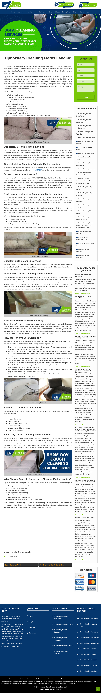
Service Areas (41, 12)
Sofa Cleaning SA (11, 556)
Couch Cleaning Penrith (88, 654)
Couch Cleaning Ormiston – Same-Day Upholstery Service (83, 180)
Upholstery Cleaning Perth (63, 645)
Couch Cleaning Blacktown (89, 671)
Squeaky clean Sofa (7, 624)
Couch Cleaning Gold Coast (89, 618)
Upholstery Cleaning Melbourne (61, 617)
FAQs (50, 12)
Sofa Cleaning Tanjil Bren (86, 138)
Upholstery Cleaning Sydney (64, 624)
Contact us (32, 633)
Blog (74, 12)
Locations (21, 12)
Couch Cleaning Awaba (86, 153)
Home (13, 12)
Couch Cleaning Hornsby (88, 660)
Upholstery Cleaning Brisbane (61, 631)
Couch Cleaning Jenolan (86, 169)
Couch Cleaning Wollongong (89, 637)
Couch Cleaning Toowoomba (89, 643)
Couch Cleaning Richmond (89, 665)
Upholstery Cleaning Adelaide (61, 652)
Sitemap (32, 627)
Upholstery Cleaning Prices (62, 12)
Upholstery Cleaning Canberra (61, 639)
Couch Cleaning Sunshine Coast (88, 625)
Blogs (31, 622)
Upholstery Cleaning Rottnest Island (51, 565)
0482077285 (37, 170)
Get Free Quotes (85, 12)
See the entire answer (82, 293)
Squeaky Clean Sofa (46, 687)
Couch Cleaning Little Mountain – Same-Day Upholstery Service (84, 225)
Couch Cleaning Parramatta (89, 632)
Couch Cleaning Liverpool (88, 649)
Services (30, 12)
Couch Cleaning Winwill (13, 565)
